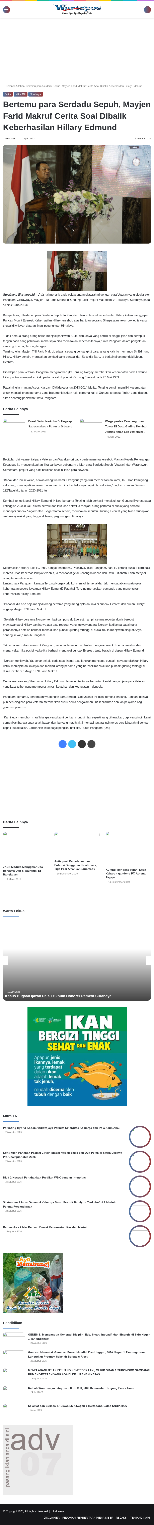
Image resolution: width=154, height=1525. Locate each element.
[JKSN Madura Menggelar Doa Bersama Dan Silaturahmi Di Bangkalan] (25, 847)
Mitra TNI (20, 94)
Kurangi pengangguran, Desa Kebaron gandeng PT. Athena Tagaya (126, 873)
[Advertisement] (77, 50)
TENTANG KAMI (140, 1517)
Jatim (21, 86)
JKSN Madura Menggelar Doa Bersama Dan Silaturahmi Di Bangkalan (23, 870)
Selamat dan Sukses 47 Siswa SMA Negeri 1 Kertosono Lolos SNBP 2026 (77, 1405)
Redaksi (10, 138)
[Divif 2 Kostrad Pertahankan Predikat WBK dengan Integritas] (140, 1186)
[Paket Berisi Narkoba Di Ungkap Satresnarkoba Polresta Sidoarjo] (14, 426)
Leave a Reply (77, 895)
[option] (77, 961)
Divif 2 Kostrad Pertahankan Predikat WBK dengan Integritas (44, 1177)
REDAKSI (122, 1517)
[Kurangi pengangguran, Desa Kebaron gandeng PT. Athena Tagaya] (128, 849)
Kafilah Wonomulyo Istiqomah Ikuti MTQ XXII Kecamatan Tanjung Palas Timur (81, 1388)
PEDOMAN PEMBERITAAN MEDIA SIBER (87, 1517)
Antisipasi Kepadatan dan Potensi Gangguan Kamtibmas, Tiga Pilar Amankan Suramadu (75, 865)
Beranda (10, 86)
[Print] (91, 744)
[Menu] (5, 9)
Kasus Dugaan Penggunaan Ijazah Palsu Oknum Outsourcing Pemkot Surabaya (73, 996)
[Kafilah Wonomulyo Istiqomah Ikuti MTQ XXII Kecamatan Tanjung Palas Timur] (14, 1393)
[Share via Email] (82, 744)
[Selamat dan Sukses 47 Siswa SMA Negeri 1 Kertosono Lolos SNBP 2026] (14, 1411)
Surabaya (35, 94)
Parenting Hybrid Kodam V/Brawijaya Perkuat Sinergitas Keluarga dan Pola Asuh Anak (61, 1127)
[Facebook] (63, 744)
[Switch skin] (142, 10)
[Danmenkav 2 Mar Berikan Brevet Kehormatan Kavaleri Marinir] (140, 1236)
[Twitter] (72, 744)
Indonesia (60, 1511)
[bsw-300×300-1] (33, 1312)
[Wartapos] (77, 9)
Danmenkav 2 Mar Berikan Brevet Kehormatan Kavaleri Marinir (45, 1227)
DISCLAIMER (52, 1517)
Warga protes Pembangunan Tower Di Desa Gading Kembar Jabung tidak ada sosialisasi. (126, 426)
